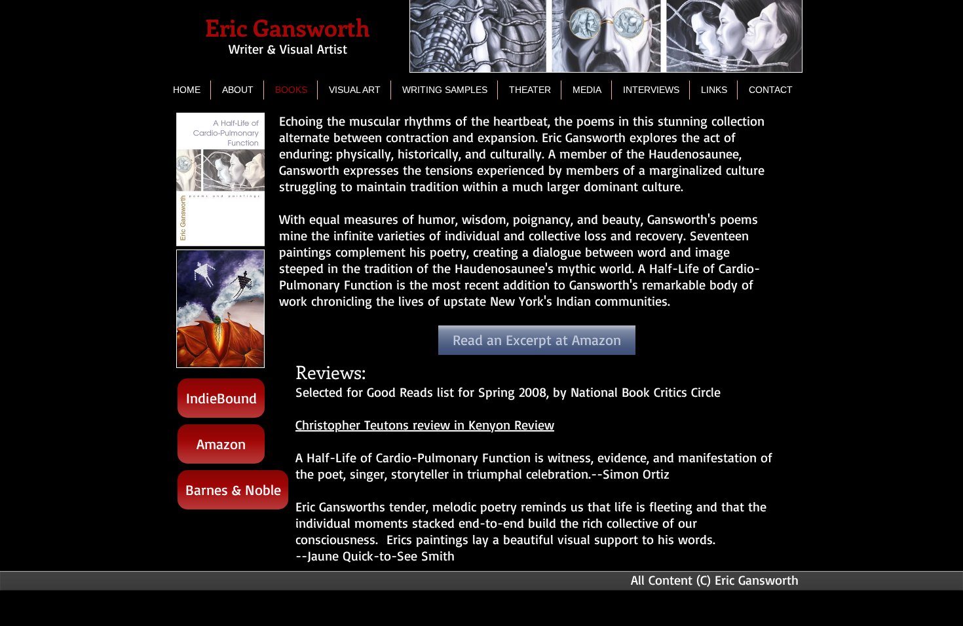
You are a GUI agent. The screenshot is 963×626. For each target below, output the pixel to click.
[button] (354, 90)
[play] (231, 356)
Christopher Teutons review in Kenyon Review (424, 424)
